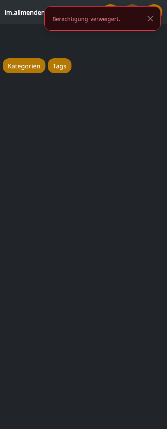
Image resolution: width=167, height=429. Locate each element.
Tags (59, 65)
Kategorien (24, 65)
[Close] (150, 18)
